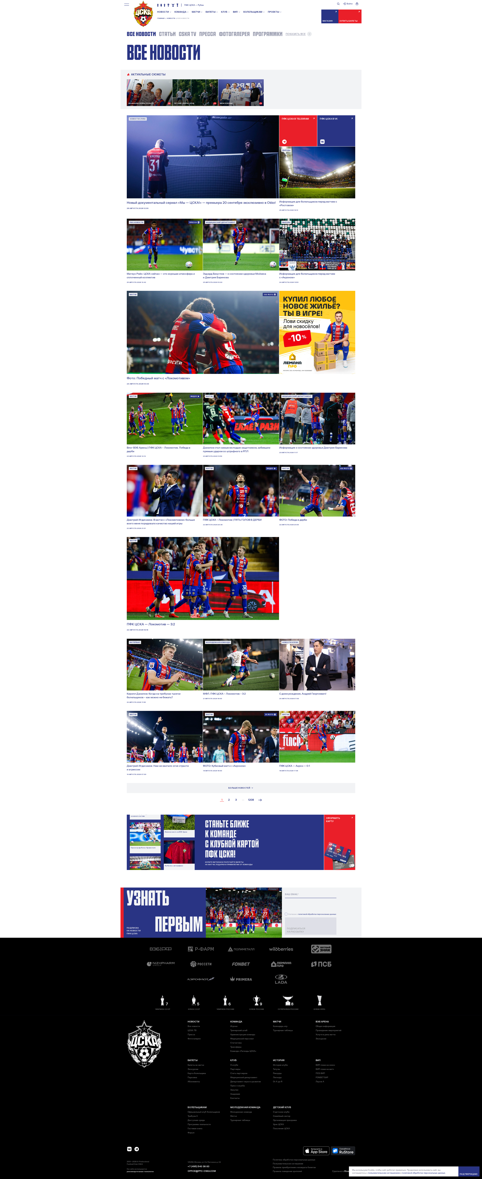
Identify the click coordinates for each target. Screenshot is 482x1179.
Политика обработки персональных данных (294, 1160)
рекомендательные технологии (140, 1171)
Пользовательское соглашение (288, 1163)
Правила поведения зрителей (287, 1171)
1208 (251, 800)
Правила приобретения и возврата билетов (294, 1167)
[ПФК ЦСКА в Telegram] (136, 1149)
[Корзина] (356, 3)
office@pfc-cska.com (202, 1171)
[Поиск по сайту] (338, 3)
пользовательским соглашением (384, 1173)
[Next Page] (260, 800)
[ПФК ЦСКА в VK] (129, 1149)
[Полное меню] (126, 4)
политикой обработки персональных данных (317, 914)
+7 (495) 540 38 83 (198, 1166)
